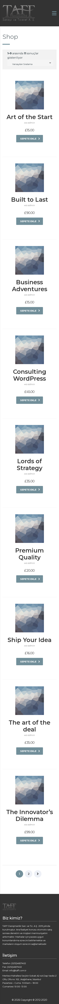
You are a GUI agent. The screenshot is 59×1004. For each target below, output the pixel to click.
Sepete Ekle (28, 138)
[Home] (18, 13)
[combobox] (30, 63)
